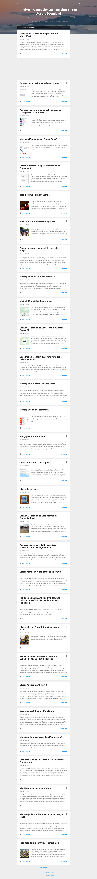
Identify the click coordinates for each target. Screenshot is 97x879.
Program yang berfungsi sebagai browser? (40, 83)
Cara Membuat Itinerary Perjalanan (37, 711)
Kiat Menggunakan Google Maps (35, 788)
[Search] (79, 4)
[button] (66, 33)
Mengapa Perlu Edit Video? (33, 436)
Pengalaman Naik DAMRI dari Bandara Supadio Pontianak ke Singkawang (38, 657)
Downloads (38, 22)
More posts (43, 867)
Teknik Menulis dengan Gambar (35, 195)
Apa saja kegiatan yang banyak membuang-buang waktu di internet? (41, 111)
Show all (65, 27)
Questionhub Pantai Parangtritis (35, 462)
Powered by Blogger (49, 872)
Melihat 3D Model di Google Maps (36, 301)
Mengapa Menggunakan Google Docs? (38, 139)
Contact (65, 22)
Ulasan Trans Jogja (29, 489)
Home (31, 22)
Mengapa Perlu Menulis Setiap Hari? (37, 383)
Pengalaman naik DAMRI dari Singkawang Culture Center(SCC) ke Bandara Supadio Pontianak (40, 600)
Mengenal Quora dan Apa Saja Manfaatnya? (41, 737)
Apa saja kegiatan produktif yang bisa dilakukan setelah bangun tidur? (38, 546)
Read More (64, 54)
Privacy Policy (49, 22)
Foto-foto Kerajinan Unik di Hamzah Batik (40, 843)
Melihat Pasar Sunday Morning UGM (37, 221)
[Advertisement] (75, 47)
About (58, 22)
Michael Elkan (51, 875)
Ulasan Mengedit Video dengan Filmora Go (40, 572)
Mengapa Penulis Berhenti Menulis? (37, 276)
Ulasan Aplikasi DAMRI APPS (34, 685)
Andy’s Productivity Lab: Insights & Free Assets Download (48, 11)
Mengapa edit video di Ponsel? (34, 409)
